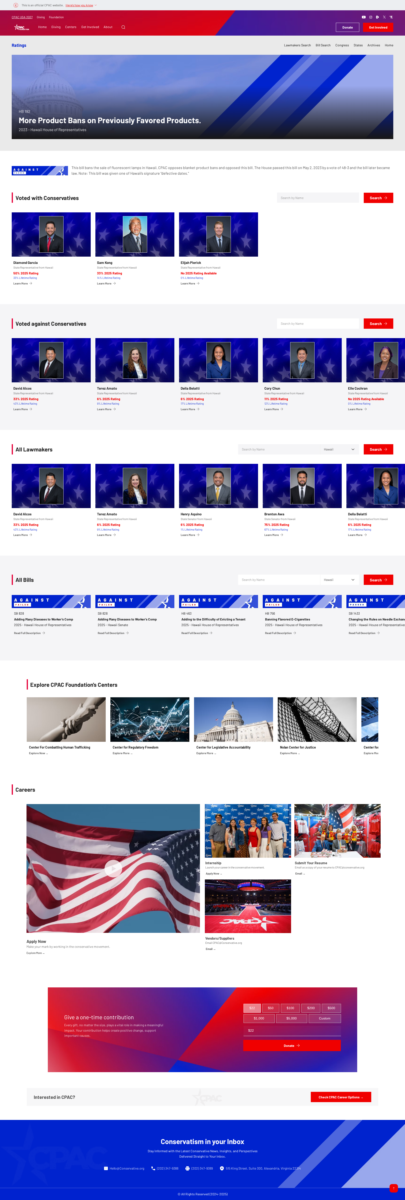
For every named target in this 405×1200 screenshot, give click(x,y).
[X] (384, 17)
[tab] (252, 1008)
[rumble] (377, 17)
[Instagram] (371, 17)
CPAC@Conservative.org (227, 942)
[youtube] (364, 17)
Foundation (56, 17)
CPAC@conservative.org (349, 867)
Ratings (19, 45)
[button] (123, 27)
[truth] (391, 17)
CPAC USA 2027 (22, 17)
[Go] (394, 1188)
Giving (41, 17)
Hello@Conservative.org (127, 1168)
